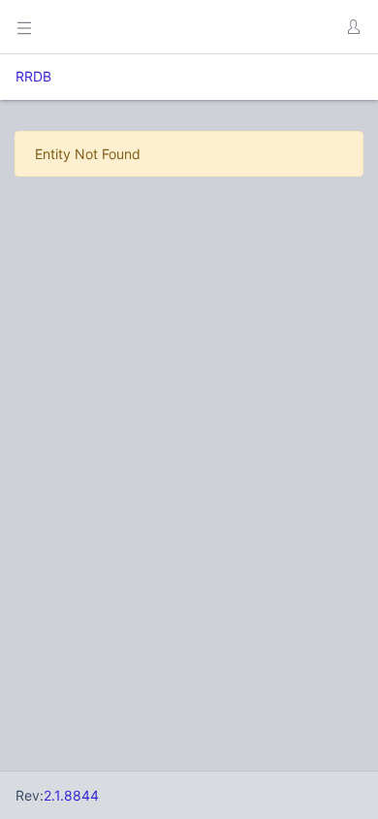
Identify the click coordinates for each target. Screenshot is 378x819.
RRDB (33, 76)
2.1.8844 (71, 795)
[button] (353, 27)
